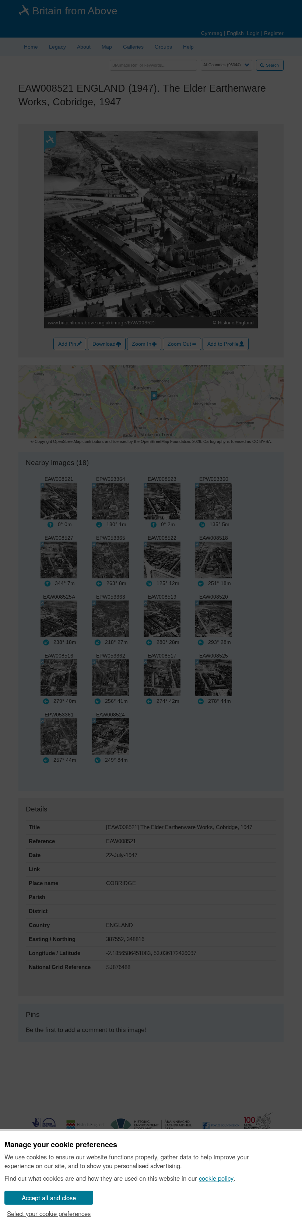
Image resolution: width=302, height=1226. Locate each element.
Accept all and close (49, 1197)
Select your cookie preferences (49, 1213)
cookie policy (216, 1178)
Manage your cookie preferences (60, 1145)
